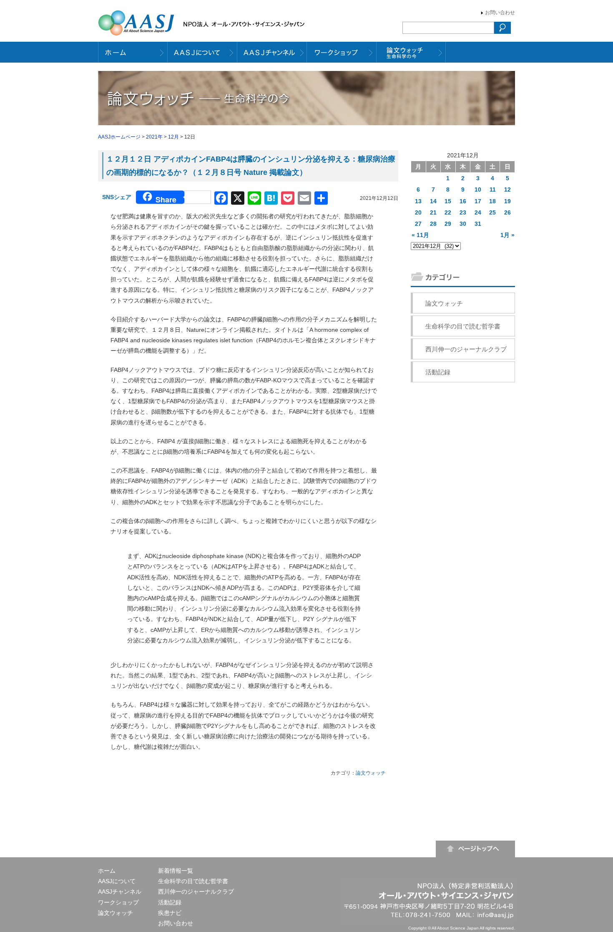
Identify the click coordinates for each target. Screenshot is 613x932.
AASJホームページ (119, 137)
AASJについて (117, 881)
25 (492, 212)
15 (448, 201)
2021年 (154, 137)
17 (478, 201)
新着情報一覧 (175, 870)
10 (478, 189)
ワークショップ (118, 902)
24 (478, 212)
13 (418, 201)
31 (478, 223)
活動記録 (437, 372)
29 (448, 223)
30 (463, 223)
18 (492, 201)
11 (493, 189)
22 (448, 212)
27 (418, 223)
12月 (173, 137)
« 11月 (420, 235)
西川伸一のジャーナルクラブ (466, 349)
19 (507, 201)
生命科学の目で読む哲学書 (462, 326)
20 (418, 212)
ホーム (107, 870)
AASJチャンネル (119, 891)
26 (507, 212)
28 (433, 223)
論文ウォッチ (371, 773)
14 (433, 201)
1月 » (507, 235)
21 (433, 212)
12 (507, 189)
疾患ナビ (169, 912)
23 (463, 212)
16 (463, 201)
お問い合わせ (500, 12)
